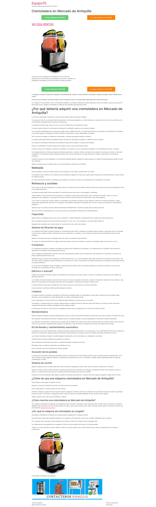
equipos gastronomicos (48, 408)
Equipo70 (39, 3)
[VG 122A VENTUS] (54, 73)
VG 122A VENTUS (43, 24)
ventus (89, 406)
